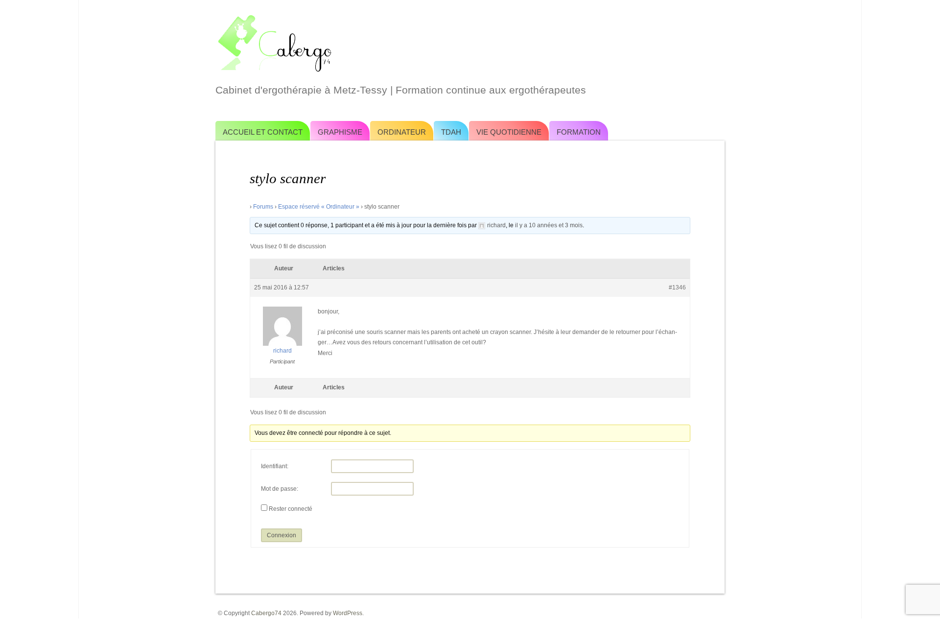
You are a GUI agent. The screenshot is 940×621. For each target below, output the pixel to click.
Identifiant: (274, 466)
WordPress (347, 613)
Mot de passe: (279, 488)
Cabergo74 (266, 613)
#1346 (677, 287)
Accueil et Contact (263, 132)
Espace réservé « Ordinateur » (318, 206)
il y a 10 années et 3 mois (549, 225)
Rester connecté (290, 508)
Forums (263, 206)
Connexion (281, 535)
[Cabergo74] (470, 42)
